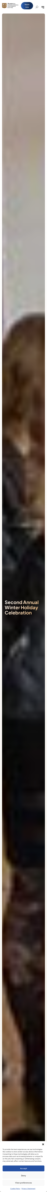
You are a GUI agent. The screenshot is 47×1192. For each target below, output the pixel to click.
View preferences (23, 1182)
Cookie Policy (15, 1189)
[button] (43, 1144)
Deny (23, 1175)
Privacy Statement (28, 1189)
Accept (23, 1168)
